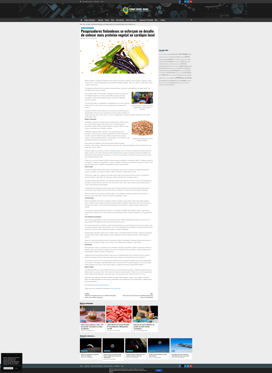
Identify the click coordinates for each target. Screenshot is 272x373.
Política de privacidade (96, 366)
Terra (168, 54)
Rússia (168, 57)
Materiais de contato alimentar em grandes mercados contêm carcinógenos (144, 327)
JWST (175, 75)
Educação (100, 20)
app (166, 54)
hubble (182, 61)
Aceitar (159, 370)
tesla (167, 72)
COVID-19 (164, 75)
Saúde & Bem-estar (131, 20)
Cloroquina (169, 68)
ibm (164, 70)
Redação (83, 38)
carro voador (166, 82)
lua (162, 78)
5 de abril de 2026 (112, 359)
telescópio (164, 80)
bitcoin (164, 78)
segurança (184, 78)
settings (111, 371)
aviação (174, 59)
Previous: (100, 295)
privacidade (164, 59)
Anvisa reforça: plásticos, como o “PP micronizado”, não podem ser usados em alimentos (92, 327)
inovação (183, 64)
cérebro (166, 63)
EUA (160, 75)
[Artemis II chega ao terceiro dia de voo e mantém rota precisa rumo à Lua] (136, 345)
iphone (189, 54)
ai (173, 84)
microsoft (182, 57)
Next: (138, 295)
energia (185, 66)
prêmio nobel (187, 61)
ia (179, 57)
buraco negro (168, 70)
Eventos (163, 20)
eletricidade (180, 82)
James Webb (176, 57)
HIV (168, 63)
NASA (178, 77)
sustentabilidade (186, 82)
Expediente (96, 1)
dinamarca (182, 75)
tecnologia (183, 54)
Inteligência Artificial (163, 57)
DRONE (176, 82)
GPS (176, 80)
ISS (165, 84)
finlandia (189, 72)
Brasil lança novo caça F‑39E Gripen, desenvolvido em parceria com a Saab (180, 355)
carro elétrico (188, 59)
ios (165, 72)
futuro (163, 72)
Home (81, 366)
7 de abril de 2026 (90, 357)
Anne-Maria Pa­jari (115, 288)
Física (171, 57)
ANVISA (178, 75)
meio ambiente (169, 84)
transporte (176, 68)
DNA (190, 75)
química (160, 72)
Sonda (186, 75)
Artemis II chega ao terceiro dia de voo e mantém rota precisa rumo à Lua (135, 355)
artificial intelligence (175, 66)
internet (171, 63)
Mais (156, 20)
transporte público (183, 70)
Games (112, 20)
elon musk (172, 72)
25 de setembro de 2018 (91, 38)
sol (172, 68)
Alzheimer (180, 68)
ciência (187, 57)
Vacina (160, 80)
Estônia (160, 59)
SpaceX (173, 80)
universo (180, 72)
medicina (169, 80)
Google (184, 72)
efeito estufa (173, 78)
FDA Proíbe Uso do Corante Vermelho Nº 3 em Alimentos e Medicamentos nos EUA (118, 327)
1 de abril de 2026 (158, 357)
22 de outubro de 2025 (90, 330)
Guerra (163, 82)
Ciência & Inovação (90, 20)
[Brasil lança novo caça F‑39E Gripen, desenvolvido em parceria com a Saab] (181, 345)
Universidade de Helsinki (102, 285)
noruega (175, 63)
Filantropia (87, 366)
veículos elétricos (177, 61)
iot (182, 72)
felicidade (179, 80)
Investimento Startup (87, 1)
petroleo (160, 54)
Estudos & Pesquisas (143, 320)
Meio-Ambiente (120, 20)
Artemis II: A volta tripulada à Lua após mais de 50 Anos (158, 355)
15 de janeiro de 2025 (116, 330)
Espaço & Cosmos (84, 350)
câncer (163, 54)
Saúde (190, 78)
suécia (170, 66)
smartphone (170, 61)
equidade (180, 59)
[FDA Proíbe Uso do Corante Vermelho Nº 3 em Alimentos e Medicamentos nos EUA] (119, 314)
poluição (170, 59)
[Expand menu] (95, 20)
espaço (183, 80)
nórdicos (161, 61)
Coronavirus (175, 70)
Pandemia (164, 68)
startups (178, 63)
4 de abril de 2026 (135, 357)
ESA (184, 68)
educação (172, 82)
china (164, 61)
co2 (177, 59)
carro (172, 75)
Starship (176, 72)
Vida (188, 75)
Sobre (102, 1)
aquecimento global (164, 66)
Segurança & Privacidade (146, 20)
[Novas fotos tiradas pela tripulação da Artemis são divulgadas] (91, 345)
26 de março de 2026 (181, 357)
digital (160, 78)
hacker (184, 59)
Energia (107, 20)
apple (181, 66)
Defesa (173, 350)
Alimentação (83, 28)
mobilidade (161, 63)
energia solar (162, 84)
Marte (177, 54)
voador (169, 75)
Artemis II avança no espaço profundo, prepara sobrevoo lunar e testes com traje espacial (112, 356)
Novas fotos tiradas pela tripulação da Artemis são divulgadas (90, 355)
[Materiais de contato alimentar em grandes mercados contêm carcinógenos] (145, 314)
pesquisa (172, 54)
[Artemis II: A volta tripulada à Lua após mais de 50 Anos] (159, 345)
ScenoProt (118, 151)
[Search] (191, 20)
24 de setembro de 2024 (143, 330)
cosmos (189, 70)
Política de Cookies (108, 366)
